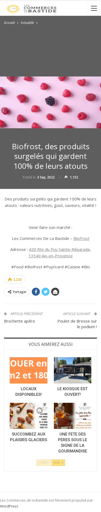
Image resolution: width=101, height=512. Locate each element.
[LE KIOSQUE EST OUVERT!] (73, 370)
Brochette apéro (19, 321)
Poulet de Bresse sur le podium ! (77, 323)
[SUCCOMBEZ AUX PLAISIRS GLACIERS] (28, 416)
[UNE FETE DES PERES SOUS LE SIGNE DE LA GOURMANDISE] (73, 416)
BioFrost (81, 238)
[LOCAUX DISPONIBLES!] (28, 370)
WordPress (9, 506)
